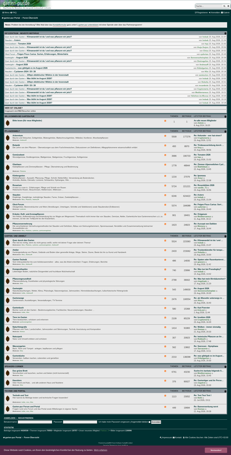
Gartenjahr (9, 58)
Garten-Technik (20, 259)
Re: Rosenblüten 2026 (204, 185)
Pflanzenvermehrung (22, 224)
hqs (206, 44)
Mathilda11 (203, 167)
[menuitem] (13, 12)
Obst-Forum (10, 54)
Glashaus (17, 164)
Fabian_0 (105, 430)
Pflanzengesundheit (22, 279)
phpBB (108, 443)
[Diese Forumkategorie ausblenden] (225, 116)
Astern (17, 40)
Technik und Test (20, 395)
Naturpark (17, 336)
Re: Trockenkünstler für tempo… (209, 250)
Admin (201, 123)
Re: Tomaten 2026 (202, 155)
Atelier (16, 250)
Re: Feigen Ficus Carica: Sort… (208, 204)
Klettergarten (19, 175)
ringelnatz (202, 281)
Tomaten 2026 (24, 44)
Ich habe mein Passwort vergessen (114, 422)
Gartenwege (18, 298)
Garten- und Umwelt (15, 236)
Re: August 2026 (201, 288)
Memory (201, 226)
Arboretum (18, 135)
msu (27, 402)
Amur (200, 178)
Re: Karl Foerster (202, 307)
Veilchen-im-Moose (199, 96)
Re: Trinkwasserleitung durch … (209, 145)
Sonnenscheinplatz (199, 58)
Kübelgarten (202, 68)
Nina (23, 199)
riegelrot (201, 383)
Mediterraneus (201, 92)
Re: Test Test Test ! (202, 395)
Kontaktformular (59, 25)
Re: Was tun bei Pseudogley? (207, 269)
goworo (201, 262)
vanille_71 (202, 187)
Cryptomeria (202, 89)
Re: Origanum (200, 214)
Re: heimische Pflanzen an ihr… (209, 336)
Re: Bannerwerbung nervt (206, 406)
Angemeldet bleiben (140, 422)
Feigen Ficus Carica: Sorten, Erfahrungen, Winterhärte (42, 54)
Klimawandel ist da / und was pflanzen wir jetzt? (49, 37)
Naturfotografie (20, 327)
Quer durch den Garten (15, 37)
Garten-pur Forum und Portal (26, 406)
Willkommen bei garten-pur (19, 116)
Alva (200, 300)
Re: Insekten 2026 (202, 317)
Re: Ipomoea (200, 175)
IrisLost (201, 310)
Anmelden (9, 418)
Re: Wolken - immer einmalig (207, 327)
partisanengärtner (45, 230)
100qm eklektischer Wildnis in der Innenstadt (48, 75)
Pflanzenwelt (12, 131)
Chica (205, 51)
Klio (206, 71)
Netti (200, 398)
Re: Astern (199, 195)
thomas (22, 331)
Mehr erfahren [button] (100, 450)
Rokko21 (202, 339)
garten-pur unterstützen (88, 25)
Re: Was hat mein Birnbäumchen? (210, 279)
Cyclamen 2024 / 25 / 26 (25, 71)
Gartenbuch (18, 307)
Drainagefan (202, 61)
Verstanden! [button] (216, 450)
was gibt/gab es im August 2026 (32, 68)
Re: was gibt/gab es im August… (209, 356)
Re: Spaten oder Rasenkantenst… (209, 259)
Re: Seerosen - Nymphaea (206, 346)
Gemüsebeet (10, 44)
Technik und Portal (15, 391)
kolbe (23, 293)
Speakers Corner (14, 366)
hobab (205, 37)
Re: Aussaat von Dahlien (205, 224)
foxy (200, 147)
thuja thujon (202, 47)
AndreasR (203, 64)
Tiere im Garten (20, 317)
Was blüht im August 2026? (39, 78)
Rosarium (17, 185)
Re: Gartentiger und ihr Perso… (209, 380)
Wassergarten (19, 346)
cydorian (204, 54)
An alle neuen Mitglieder (205, 120)
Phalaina (23, 171)
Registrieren (25, 418)
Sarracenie (203, 348)
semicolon (203, 75)
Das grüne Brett (20, 371)
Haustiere (17, 380)
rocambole (203, 85)
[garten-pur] (27, 4)
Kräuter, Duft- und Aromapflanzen (28, 214)
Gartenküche (10, 68)
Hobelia (204, 82)
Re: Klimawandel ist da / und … (208, 240)
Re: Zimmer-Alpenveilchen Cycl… (209, 164)
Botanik (16, 145)
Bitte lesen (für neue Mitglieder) (27, 120)
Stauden (8, 40)
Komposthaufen (20, 269)
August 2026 (22, 57)
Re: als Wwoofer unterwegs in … (209, 298)
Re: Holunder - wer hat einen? (208, 135)
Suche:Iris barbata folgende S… (209, 371)
